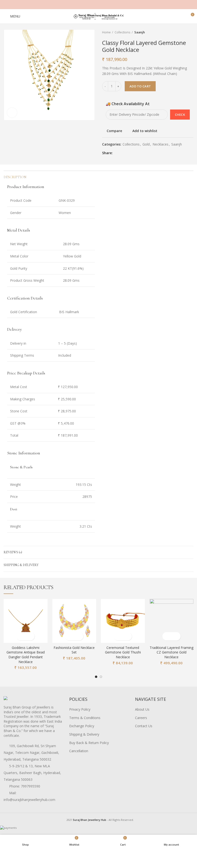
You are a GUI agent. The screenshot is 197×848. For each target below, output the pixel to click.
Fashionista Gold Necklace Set (74, 650)
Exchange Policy (81, 726)
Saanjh (139, 32)
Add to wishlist (144, 131)
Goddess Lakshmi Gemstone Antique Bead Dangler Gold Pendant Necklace (25, 654)
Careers (141, 717)
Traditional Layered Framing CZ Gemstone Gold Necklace (171, 652)
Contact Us (143, 726)
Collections (122, 32)
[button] (21, 636)
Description (15, 177)
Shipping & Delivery (21, 565)
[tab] (51, 187)
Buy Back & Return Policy (89, 742)
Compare (114, 131)
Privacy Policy (79, 709)
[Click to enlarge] (12, 112)
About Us (142, 709)
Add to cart (140, 86)
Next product (191, 32)
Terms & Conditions (84, 717)
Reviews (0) (13, 552)
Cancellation (78, 751)
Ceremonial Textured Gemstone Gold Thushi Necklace (123, 652)
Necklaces (160, 144)
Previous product (181, 32)
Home (106, 32)
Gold (146, 144)
